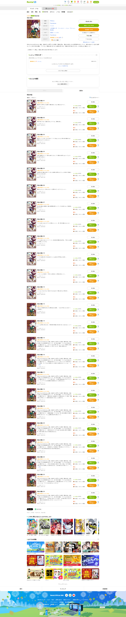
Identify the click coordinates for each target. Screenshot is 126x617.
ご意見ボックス (75, 599)
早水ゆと (52, 21)
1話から (28, 97)
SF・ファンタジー (60, 28)
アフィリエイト (54, 602)
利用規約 (61, 602)
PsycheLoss (53, 23)
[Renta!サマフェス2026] (35, 2)
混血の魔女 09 (41, 236)
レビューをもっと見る (62, 70)
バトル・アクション (70, 28)
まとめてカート (94, 97)
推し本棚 (89, 35)
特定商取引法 (46, 604)
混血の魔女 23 (41, 474)
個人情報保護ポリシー (70, 602)
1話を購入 (89, 29)
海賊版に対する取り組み (72, 604)
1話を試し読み (88, 21)
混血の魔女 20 (41, 423)
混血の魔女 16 (41, 354)
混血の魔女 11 (41, 270)
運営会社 (81, 604)
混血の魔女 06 (41, 185)
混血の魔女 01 (41, 100)
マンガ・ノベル (34, 8)
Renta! (28, 512)
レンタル (56, 32)
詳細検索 (105, 589)
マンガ (52, 25)
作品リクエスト (67, 599)
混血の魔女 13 (41, 304)
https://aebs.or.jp (47, 614)
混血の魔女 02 (41, 117)
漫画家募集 (62, 604)
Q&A (53, 599)
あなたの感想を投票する (62, 84)
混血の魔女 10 (41, 253)
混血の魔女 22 (41, 457)
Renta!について (41, 599)
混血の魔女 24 (41, 491)
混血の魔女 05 (41, 168)
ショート (50, 8)
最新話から (34, 97)
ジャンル (69, 12)
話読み (52, 32)
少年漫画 (52, 28)
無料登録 (97, 2)
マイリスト (89, 39)
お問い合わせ (59, 599)
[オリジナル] (45, 12)
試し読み (93, 102)
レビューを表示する (63, 66)
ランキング (63, 589)
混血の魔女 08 (41, 219)
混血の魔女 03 (41, 134)
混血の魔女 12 (41, 287)
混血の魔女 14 (41, 321)
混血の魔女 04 (41, 151)
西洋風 (52, 30)
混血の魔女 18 (41, 389)
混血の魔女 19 (41, 406)
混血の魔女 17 (41, 372)
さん (39, 61)
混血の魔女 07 (41, 202)
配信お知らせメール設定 (88, 42)
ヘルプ (48, 599)
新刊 (21, 589)
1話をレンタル (89, 25)
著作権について (54, 604)
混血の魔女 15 (41, 338)
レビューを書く (56, 40)
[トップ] (30, 2)
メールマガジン (84, 599)
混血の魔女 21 (41, 440)
